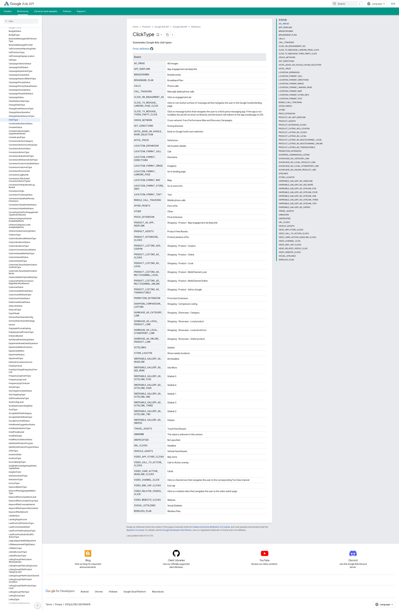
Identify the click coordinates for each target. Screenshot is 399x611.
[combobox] (347, 4)
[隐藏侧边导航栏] (37, 605)
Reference (23, 11)
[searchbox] (21, 21)
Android (85, 591)
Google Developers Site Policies (177, 530)
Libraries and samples (45, 11)
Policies (67, 11)
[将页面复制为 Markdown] (167, 34)
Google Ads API (161, 27)
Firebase (113, 591)
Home (135, 27)
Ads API (28, 4)
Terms (49, 604)
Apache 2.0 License (135, 530)
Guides (8, 11)
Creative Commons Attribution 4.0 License (211, 527)
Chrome (99, 591)
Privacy (58, 604)
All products (158, 591)
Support (81, 11)
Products (146, 27)
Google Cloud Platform (135, 591)
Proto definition (141, 48)
